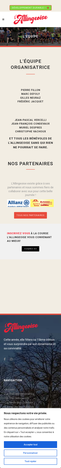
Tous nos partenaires (30, 215)
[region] (30, 438)
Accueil (10, 389)
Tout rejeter (30, 461)
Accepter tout (30, 444)
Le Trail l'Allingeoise (17, 398)
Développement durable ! (29, 8)
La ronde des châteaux (19, 402)
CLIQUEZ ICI (30, 249)
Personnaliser (30, 453)
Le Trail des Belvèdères (19, 393)
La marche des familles (19, 406)
